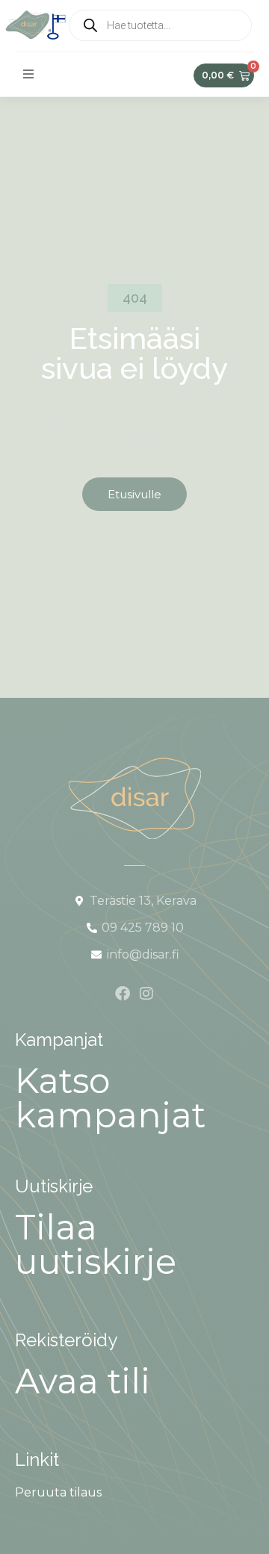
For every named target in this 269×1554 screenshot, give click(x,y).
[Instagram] (146, 993)
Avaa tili (82, 1381)
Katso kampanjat (110, 1097)
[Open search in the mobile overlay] (160, 25)
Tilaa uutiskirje (95, 1244)
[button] (28, 74)
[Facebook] (122, 993)
